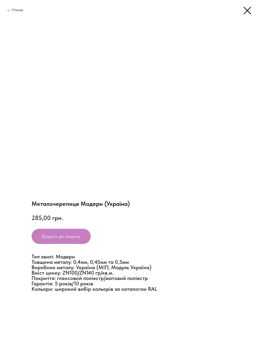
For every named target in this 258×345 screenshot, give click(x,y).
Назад (17, 9)
